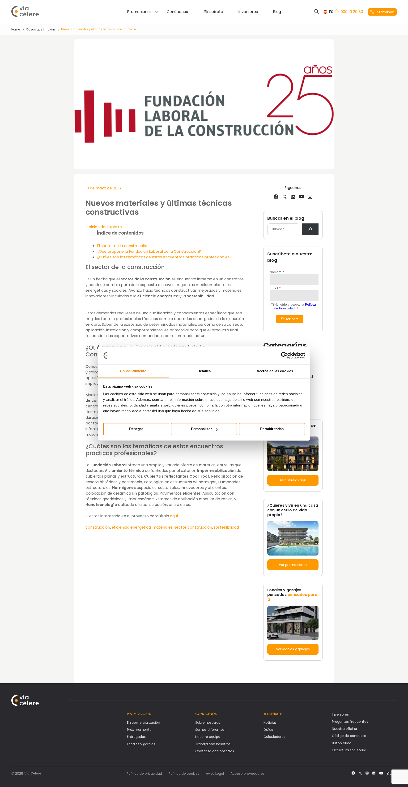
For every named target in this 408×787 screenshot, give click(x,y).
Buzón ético (341, 743)
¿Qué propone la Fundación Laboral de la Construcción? (149, 251)
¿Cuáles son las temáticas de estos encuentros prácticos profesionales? (164, 257)
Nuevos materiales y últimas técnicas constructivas (98, 29)
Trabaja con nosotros (212, 744)
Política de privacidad (144, 773)
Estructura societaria (349, 750)
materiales (163, 527)
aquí (173, 516)
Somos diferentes (210, 729)
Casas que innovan (40, 29)
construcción (97, 527)
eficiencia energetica (131, 527)
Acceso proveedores (247, 773)
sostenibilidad (226, 527)
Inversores (248, 12)
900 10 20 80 (352, 11)
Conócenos (177, 12)
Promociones (139, 12)
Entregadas (136, 737)
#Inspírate (273, 714)
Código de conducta (349, 736)
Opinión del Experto (103, 227)
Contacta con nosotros (214, 751)
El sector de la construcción (123, 245)
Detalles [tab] (204, 371)
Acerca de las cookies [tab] (275, 371)
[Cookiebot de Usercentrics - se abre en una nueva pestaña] (284, 355)
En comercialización (143, 722)
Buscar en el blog (285, 218)
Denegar (136, 429)
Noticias (270, 722)
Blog (277, 12)
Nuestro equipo (207, 737)
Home (15, 29)
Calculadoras (274, 737)
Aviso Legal (215, 773)
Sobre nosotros (207, 722)
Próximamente (139, 729)
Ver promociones (293, 564)
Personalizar (201, 429)
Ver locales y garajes (293, 649)
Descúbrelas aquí (293, 480)
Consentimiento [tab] (133, 371)
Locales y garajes (141, 744)
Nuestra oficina (344, 729)
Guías (268, 729)
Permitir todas (272, 429)
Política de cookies (184, 773)
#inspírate (213, 12)
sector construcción (193, 527)
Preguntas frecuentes (350, 721)
